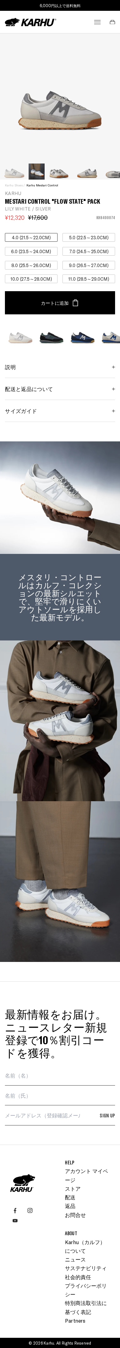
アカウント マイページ (86, 1175)
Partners (75, 1320)
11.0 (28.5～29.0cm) (88, 279)
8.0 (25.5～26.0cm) (31, 265)
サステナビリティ (86, 1268)
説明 (10, 367)
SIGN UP (107, 1115)
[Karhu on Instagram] (29, 1210)
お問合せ (75, 1215)
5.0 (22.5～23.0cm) (89, 237)
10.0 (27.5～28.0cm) (31, 279)
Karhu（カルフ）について (85, 1246)
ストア (73, 1188)
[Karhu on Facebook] (15, 1210)
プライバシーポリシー (86, 1289)
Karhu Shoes (14, 185)
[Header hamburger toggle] (97, 22)
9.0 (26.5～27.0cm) (89, 265)
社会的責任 (78, 1277)
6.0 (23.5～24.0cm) (31, 251)
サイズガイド (21, 411)
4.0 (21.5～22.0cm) (31, 237)
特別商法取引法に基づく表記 (86, 1307)
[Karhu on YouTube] (15, 1220)
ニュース (75, 1259)
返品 (70, 1206)
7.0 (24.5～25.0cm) (89, 251)
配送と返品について (29, 389)
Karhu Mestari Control (42, 185)
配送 (70, 1197)
